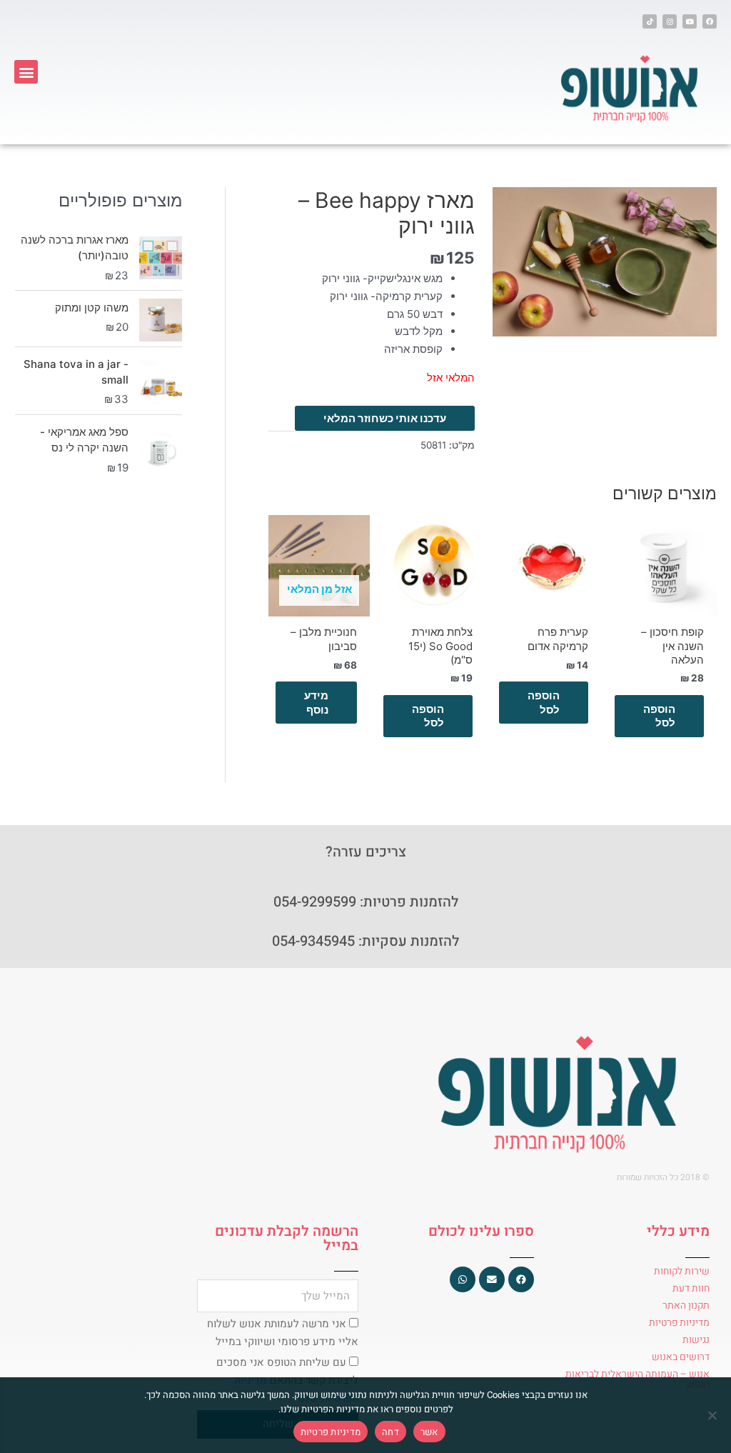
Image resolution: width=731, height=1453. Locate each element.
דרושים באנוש (681, 1356)
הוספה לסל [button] (659, 716)
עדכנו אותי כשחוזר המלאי (384, 418)
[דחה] (713, 1415)
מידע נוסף (316, 702)
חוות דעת (691, 1288)
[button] (26, 72)
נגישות (696, 1339)
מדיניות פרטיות (679, 1322)
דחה (390, 1432)
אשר (429, 1432)
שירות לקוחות (682, 1271)
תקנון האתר (686, 1305)
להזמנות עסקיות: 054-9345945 (365, 941)
